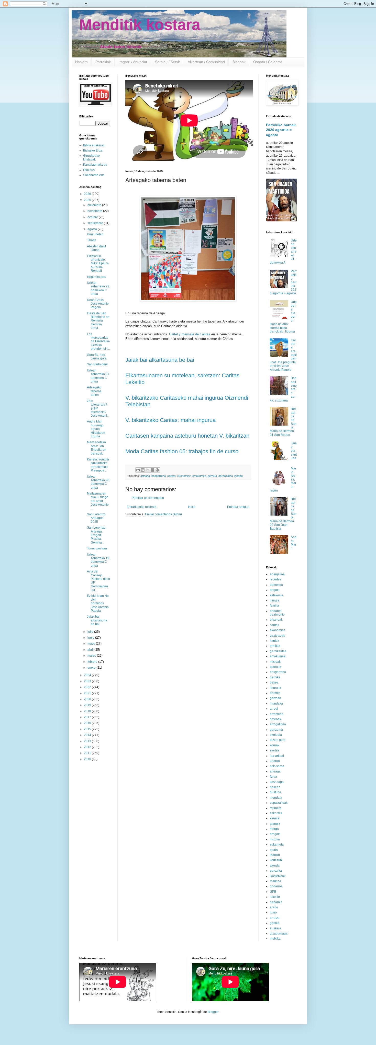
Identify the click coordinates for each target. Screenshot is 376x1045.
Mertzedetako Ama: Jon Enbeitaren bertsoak (96, 447)
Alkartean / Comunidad (206, 62)
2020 (88, 699)
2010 (88, 759)
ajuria (274, 850)
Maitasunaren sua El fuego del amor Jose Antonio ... (98, 501)
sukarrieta (277, 844)
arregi (274, 708)
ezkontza (276, 813)
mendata (276, 797)
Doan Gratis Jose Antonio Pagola (98, 303)
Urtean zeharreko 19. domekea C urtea (98, 560)
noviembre (95, 211)
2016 (88, 723)
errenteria (276, 714)
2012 (88, 747)
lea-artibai (277, 756)
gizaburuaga (278, 933)
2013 (88, 741)
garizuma (276, 729)
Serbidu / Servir (167, 62)
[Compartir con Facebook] (152, 470)
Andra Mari (293, 542)
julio (90, 632)
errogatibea (278, 724)
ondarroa (276, 886)
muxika (275, 839)
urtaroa (275, 761)
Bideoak (239, 62)
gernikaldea (225, 475)
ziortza (274, 750)
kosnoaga (277, 782)
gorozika (276, 870)
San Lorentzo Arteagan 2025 (96, 518)
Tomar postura (97, 548)
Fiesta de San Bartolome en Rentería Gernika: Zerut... (98, 321)
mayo (91, 643)
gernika (212, 475)
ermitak (275, 646)
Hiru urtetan (95, 234)
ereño (274, 907)
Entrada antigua (238, 507)
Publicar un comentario (148, 498)
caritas (171, 475)
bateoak (275, 719)
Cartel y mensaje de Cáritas (189, 334)
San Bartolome (97, 364)
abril (90, 649)
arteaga (145, 475)
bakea (274, 682)
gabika (274, 923)
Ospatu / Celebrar (267, 62)
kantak (274, 640)
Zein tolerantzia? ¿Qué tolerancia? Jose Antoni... (98, 408)
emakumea (199, 475)
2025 (88, 200)
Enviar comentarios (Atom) (163, 514)
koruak (274, 745)
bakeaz (275, 787)
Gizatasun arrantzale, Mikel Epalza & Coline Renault (98, 263)
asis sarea (277, 766)
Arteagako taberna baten (94, 391)
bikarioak (276, 619)
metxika (275, 938)
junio (91, 637)
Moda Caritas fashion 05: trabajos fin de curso (181, 451)
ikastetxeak (277, 876)
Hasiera (81, 62)
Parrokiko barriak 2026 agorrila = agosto (281, 130)
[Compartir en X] (147, 470)
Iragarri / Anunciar (132, 62)
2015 (88, 729)
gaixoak (275, 698)
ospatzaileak (278, 803)
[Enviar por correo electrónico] (137, 470)
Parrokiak (103, 62)
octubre (93, 217)
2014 (88, 735)
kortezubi (276, 860)
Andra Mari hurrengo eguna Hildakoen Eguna (96, 429)
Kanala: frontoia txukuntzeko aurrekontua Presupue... (98, 465)
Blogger (213, 1012)
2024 (88, 675)
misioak (275, 662)
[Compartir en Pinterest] (157, 470)
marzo (92, 655)
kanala (274, 818)
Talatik (91, 240)
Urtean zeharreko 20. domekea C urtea (98, 482)
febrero (92, 662)
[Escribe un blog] (142, 470)
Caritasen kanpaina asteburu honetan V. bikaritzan (187, 436)
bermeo (275, 693)
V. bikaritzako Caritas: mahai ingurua (170, 420)
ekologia (276, 735)
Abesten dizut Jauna (96, 248)
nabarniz (276, 902)
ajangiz (275, 824)
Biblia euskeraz (94, 145)
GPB (273, 891)
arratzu (275, 918)
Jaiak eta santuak (294, 450)
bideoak (275, 667)
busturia (275, 792)
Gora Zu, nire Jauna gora (97, 356)
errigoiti (275, 834)
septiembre (95, 223)
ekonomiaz (184, 475)
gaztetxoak (277, 635)
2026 (88, 194)
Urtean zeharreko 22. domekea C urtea (98, 288)
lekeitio (238, 475)
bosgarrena (158, 475)
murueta (275, 808)
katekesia (276, 595)
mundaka (276, 703)
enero (91, 667)
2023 (88, 681)
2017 (88, 717)
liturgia (274, 600)
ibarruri (275, 855)
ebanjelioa (277, 574)
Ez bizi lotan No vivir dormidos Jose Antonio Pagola (98, 603)
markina (275, 881)
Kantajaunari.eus (95, 164)
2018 (88, 711)
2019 (88, 705)
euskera (275, 928)
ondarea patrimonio (277, 612)
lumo (273, 912)
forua (273, 776)
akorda (275, 865)
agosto (92, 229)
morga (274, 829)
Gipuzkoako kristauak (91, 157)
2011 (88, 753)
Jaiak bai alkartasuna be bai (159, 360)
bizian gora (277, 740)
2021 (88, 693)
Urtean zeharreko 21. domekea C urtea (98, 376)
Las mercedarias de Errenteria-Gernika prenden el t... (98, 341)
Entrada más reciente (141, 507)
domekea (276, 585)
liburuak (275, 688)
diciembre (94, 205)
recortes (275, 579)
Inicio (191, 507)
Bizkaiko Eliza (93, 150)
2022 (88, 687)
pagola (275, 590)
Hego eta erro (96, 277)
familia (274, 605)
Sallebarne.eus (93, 175)
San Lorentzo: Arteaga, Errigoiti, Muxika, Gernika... (96, 535)
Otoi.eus (89, 170)
